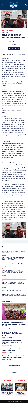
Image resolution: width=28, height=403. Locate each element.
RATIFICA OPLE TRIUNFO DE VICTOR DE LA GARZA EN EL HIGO (7, 393)
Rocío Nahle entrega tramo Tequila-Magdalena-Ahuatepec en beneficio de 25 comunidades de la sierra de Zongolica (12, 271)
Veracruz (5, 30)
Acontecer (14, 246)
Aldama (18, 246)
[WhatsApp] (18, 48)
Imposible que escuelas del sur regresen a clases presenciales (20, 394)
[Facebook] (9, 48)
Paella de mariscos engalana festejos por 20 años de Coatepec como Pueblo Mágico (13, 289)
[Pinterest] (15, 48)
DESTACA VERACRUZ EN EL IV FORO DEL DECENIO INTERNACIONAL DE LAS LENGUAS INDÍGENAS (13, 252)
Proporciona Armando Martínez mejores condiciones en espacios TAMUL (12, 342)
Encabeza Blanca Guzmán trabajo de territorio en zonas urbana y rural (13, 356)
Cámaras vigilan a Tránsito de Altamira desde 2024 (11, 349)
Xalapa (11, 30)
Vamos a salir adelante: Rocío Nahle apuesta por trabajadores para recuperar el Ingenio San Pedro (14, 296)
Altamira (4, 328)
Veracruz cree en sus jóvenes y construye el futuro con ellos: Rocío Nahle (13, 277)
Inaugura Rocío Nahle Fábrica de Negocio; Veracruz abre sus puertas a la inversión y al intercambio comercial (13, 283)
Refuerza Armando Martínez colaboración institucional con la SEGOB (12, 333)
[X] (12, 48)
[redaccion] (10, 42)
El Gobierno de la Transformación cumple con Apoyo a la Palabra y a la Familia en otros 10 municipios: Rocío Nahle (13, 258)
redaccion (16, 41)
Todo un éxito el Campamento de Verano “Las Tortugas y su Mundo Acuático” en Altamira (14, 324)
